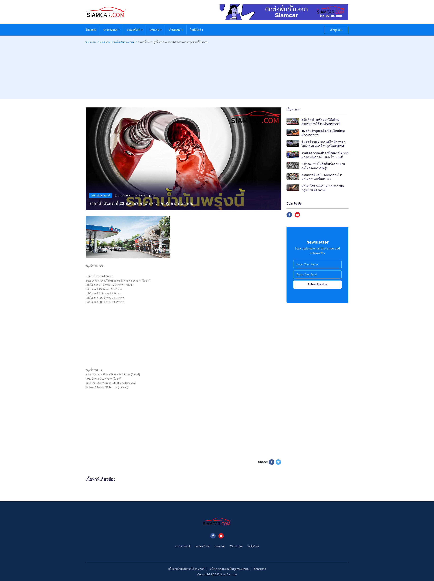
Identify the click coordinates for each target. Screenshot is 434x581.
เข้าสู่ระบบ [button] (336, 30)
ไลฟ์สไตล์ (195, 29)
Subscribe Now (318, 284)
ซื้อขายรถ (91, 29)
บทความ (154, 29)
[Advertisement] (217, 70)
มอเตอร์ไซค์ (133, 29)
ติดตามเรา (260, 568)
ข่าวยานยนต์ (110, 29)
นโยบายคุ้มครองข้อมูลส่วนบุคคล (229, 568)
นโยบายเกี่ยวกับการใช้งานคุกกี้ (186, 568)
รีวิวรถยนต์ (175, 29)
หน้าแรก (91, 42)
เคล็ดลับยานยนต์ (124, 42)
